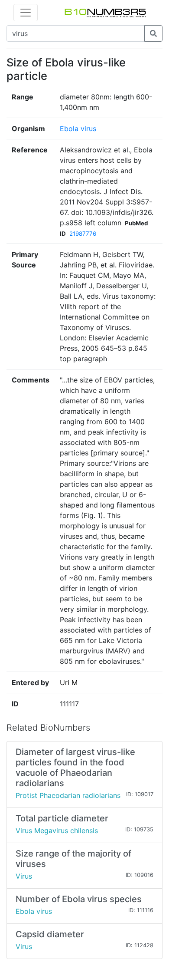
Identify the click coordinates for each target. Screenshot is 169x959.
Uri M (69, 682)
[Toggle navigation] (25, 12)
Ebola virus (78, 128)
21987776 (82, 233)
